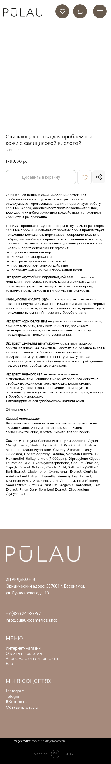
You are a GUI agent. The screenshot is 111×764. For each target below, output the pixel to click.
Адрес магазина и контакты (32, 658)
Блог (10, 663)
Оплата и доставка (24, 653)
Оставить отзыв (22, 707)
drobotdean (57, 741)
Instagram (15, 691)
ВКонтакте (16, 701)
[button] (62, 11)
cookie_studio (40, 741)
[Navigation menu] (100, 11)
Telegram (14, 696)
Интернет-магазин (23, 648)
